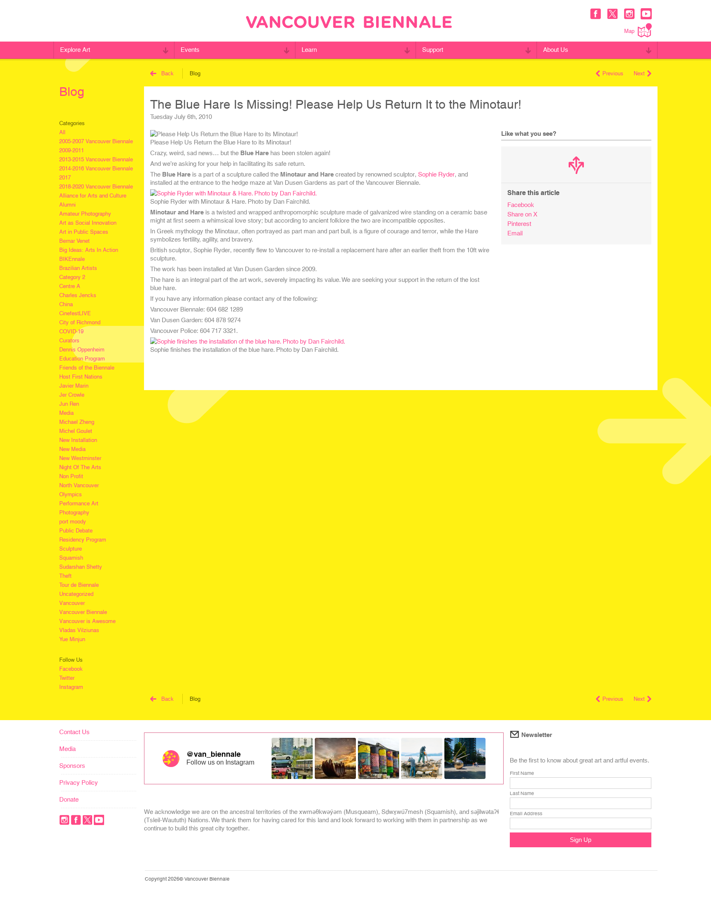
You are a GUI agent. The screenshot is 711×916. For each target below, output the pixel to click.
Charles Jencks (77, 295)
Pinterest (519, 223)
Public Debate (76, 531)
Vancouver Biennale (83, 612)
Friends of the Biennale (86, 368)
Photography (74, 512)
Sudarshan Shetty (80, 567)
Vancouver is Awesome (87, 621)
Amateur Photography (85, 214)
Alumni (67, 205)
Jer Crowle (71, 395)
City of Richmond (79, 322)
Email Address (526, 813)
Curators (69, 340)
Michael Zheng (76, 422)
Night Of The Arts (80, 467)
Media (66, 413)
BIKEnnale (72, 259)
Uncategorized (76, 594)
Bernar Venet (74, 241)
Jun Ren (69, 404)
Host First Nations (80, 377)
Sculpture (70, 549)
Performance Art (78, 503)
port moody (72, 521)
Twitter (66, 678)
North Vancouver (79, 485)
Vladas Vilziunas (79, 630)
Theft (65, 576)
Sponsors (72, 765)
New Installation (78, 440)
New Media (72, 449)
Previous (612, 73)
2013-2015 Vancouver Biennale (96, 159)
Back (167, 73)
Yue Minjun (72, 639)
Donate (69, 799)
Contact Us (74, 731)
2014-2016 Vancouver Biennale (96, 168)
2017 (65, 177)
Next (639, 73)
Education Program (82, 359)
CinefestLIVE (75, 313)
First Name (522, 773)
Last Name (522, 793)
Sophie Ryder (436, 174)
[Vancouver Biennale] (349, 23)
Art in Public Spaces (83, 232)
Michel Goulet (75, 431)
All (62, 132)
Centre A (69, 286)
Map (629, 31)
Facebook (71, 669)
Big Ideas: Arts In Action (88, 250)
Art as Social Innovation (87, 223)
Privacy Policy (78, 782)
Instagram (71, 687)
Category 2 (72, 277)
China (66, 304)
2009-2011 (71, 150)
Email (515, 233)
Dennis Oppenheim (82, 349)
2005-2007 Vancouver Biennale (96, 141)
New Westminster (80, 458)
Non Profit (71, 476)
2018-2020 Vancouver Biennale (96, 187)
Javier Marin (73, 386)
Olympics (70, 494)
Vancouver (72, 603)
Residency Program (82, 540)
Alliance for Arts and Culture (92, 196)
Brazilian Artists (78, 268)
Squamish (71, 558)
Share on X (522, 214)
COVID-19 (71, 331)
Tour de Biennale (79, 585)
